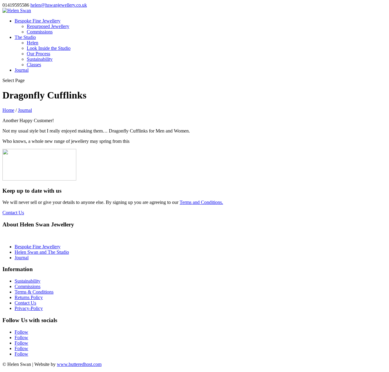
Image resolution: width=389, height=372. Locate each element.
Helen (32, 42)
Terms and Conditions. (201, 202)
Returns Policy (29, 297)
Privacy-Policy (29, 308)
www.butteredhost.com (79, 364)
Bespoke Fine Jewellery (37, 20)
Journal (22, 70)
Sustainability (40, 59)
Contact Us (13, 212)
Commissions (40, 31)
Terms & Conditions (34, 291)
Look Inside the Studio (49, 48)
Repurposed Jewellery (48, 26)
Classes (34, 64)
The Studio (25, 37)
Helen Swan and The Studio (42, 252)
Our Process (38, 53)
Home (8, 110)
